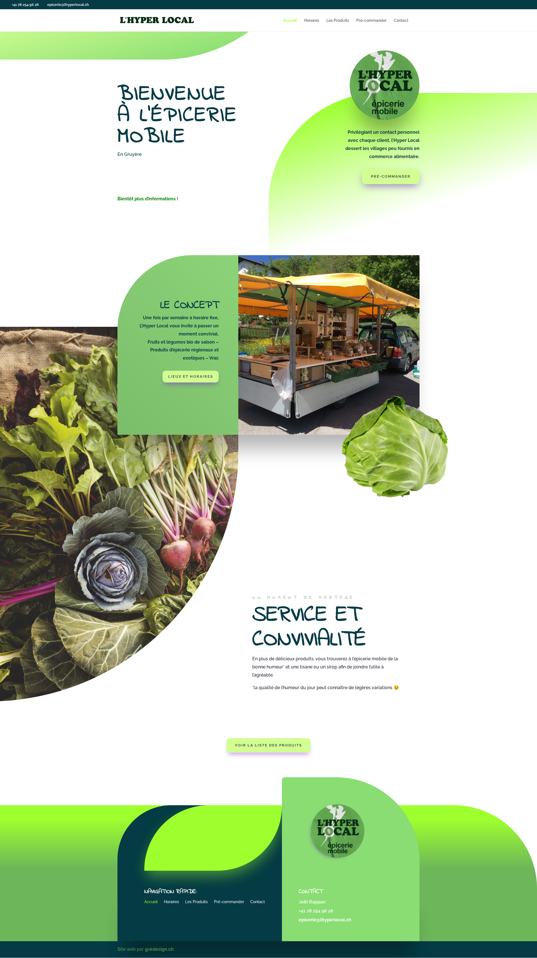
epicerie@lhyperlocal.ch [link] (325, 919)
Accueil (290, 20)
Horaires (311, 20)
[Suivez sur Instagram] (219, 837)
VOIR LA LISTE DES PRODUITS (268, 745)
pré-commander (391, 176)
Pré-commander (371, 20)
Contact (401, 20)
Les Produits (337, 20)
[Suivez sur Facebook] (198, 837)
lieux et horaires (190, 376)
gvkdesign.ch (159, 949)
